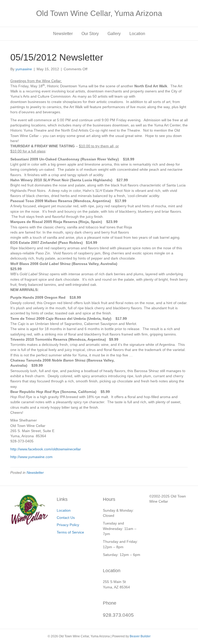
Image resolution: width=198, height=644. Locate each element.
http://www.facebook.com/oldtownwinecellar (45, 449)
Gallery (114, 33)
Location (137, 33)
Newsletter (63, 33)
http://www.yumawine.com (31, 457)
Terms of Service (70, 532)
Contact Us (66, 518)
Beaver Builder (140, 636)
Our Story (90, 33)
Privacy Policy (68, 525)
